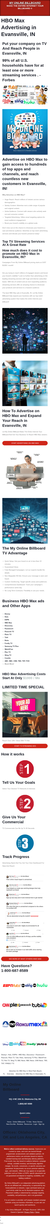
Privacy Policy (29, 1212)
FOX (27, 661)
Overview (10, 1074)
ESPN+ (15, 1055)
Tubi (17, 1058)
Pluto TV (11, 1058)
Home (9, 1122)
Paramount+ (40, 1055)
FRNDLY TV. (9, 1063)
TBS (19, 661)
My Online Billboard (25, 2)
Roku (21, 1058)
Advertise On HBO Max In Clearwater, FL (31, 1074)
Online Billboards (19, 1122)
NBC (11, 661)
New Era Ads (11, 1124)
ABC (6, 661)
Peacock (4, 1058)
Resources (28, 1124)
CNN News (39, 1060)
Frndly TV (8, 643)
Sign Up (41, 1124)
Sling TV (14, 1060)
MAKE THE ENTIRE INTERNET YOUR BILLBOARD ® (25, 7)
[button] (25, 12)
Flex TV (7, 1060)
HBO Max (22, 1055)
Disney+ (4, 1055)
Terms (37, 1212)
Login (35, 1124)
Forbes (8, 80)
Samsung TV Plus (30, 1058)
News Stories (37, 1122)
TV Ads (29, 1122)
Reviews (20, 1124)
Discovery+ (31, 1055)
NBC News (30, 1060)
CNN (15, 661)
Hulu (9, 1055)
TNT (23, 661)
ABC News (21, 1060)
